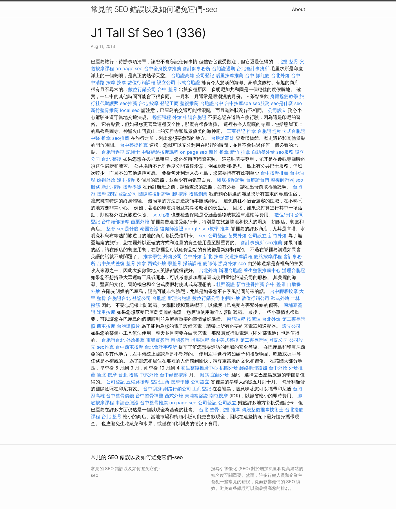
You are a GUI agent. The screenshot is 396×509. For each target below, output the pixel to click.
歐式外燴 (280, 298)
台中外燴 (192, 256)
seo (298, 103)
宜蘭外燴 (219, 375)
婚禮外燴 (106, 180)
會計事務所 (252, 242)
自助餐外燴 (263, 152)
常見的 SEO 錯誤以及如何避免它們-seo (154, 9)
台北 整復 (111, 159)
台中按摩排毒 (274, 173)
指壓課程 (200, 340)
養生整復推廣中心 (262, 270)
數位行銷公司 (142, 89)
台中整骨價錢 (120, 395)
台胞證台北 (119, 298)
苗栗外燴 (140, 221)
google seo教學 (202, 228)
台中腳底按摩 (284, 291)
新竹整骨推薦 (105, 110)
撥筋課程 (161, 117)
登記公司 (127, 194)
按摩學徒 (132, 187)
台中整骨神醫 (149, 395)
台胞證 (159, 298)
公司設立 (277, 110)
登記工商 (169, 103)
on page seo (129, 68)
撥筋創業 (198, 194)
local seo (130, 110)
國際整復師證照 (154, 194)
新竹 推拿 (219, 152)
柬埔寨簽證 (157, 340)
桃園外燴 (230, 298)
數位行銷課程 (141, 82)
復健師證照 (171, 228)
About (298, 9)
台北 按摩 (149, 103)
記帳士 (133, 152)
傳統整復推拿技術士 (263, 409)
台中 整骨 (167, 89)
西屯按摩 (106, 326)
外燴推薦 (135, 340)
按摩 (121, 82)
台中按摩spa (238, 103)
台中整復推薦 (134, 145)
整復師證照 (282, 180)
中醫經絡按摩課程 (160, 152)
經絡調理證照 (253, 368)
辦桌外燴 (227, 263)
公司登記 (205, 75)
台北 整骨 (209, 409)
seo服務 (261, 103)
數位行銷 (284, 215)
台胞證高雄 (182, 75)
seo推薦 (128, 103)
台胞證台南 (257, 180)
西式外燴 (157, 263)
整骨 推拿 (136, 263)
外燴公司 (172, 256)
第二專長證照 (254, 340)
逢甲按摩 (126, 180)
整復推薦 (189, 103)
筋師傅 (210, 263)
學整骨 (174, 263)
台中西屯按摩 (129, 347)
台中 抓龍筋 (257, 75)
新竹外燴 (277, 235)
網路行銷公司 (177, 389)
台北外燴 (280, 75)
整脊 (110, 228)
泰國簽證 (149, 228)
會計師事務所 (196, 68)
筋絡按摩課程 (268, 256)
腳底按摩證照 (231, 180)
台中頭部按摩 (115, 221)
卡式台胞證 (188, 82)
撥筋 (204, 375)
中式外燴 (149, 375)
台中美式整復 (111, 263)
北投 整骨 (288, 61)
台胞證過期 (223, 68)
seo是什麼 (282, 103)
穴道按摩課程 (239, 256)
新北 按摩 (111, 187)
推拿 (251, 131)
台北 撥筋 (128, 375)
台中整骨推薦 (154, 402)
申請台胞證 (194, 117)
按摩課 (254, 319)
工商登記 (236, 131)
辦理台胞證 (230, 270)
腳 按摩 (180, 194)
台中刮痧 (152, 389)
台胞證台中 (211, 103)
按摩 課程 (107, 194)
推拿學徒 (152, 256)
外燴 (177, 117)
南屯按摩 (218, 395)
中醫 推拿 (101, 138)
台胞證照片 (269, 131)
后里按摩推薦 (230, 75)
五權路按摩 (137, 382)
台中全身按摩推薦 (162, 68)
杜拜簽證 (225, 284)
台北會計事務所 (253, 68)
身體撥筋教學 (284, 96)
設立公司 (166, 82)
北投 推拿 (230, 409)
